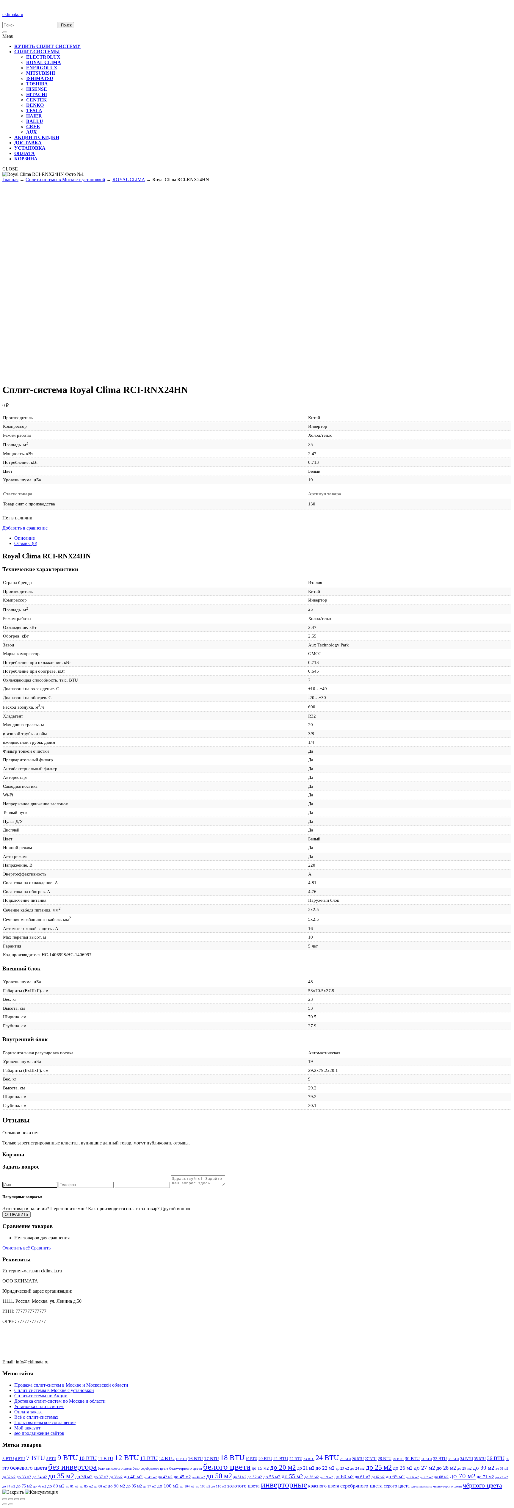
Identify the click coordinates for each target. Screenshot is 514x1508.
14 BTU (167, 1458)
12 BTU (127, 1458)
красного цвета (323, 1485)
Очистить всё (16, 1247)
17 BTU (211, 1458)
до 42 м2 (165, 1477)
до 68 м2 (441, 1477)
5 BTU (8, 1459)
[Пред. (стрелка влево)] (4, 1504)
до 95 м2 (134, 1486)
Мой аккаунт (27, 1427)
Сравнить (41, 1247)
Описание (24, 538)
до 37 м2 (101, 1477)
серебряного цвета (361, 1486)
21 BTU (280, 1458)
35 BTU (480, 1459)
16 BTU (195, 1458)
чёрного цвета (482, 1485)
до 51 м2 (239, 1477)
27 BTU (371, 1459)
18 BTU (232, 1458)
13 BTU (149, 1458)
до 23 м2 (342, 1468)
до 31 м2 (502, 1468)
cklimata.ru (12, 14)
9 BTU (67, 1458)
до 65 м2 (395, 1476)
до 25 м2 (379, 1467)
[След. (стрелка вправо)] (10, 1504)
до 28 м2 (446, 1468)
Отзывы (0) (25, 543)
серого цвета (397, 1486)
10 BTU (88, 1458)
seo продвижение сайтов (39, 1433)
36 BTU (495, 1458)
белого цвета (226, 1466)
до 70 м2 (463, 1476)
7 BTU (35, 1458)
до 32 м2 (8, 1477)
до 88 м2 (100, 1486)
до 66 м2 (412, 1477)
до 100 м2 (168, 1486)
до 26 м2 (403, 1468)
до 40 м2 (133, 1476)
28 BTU (384, 1458)
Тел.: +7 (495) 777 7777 (25, 1341)
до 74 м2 (8, 1486)
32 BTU (440, 1459)
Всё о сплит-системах (36, 1417)
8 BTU (51, 1459)
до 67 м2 (426, 1477)
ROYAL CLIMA (128, 179)
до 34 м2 (39, 1477)
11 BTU (105, 1458)
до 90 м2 (116, 1486)
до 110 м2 (218, 1486)
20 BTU (265, 1459)
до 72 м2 (501, 1477)
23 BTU (308, 1459)
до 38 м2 (116, 1477)
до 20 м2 (283, 1467)
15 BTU (181, 1459)
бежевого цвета (28, 1468)
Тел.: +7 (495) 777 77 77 (26, 1331)
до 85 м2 (86, 1486)
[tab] (263, 538)
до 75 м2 (24, 1486)
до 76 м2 (39, 1486)
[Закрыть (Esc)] (4, 1499)
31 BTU (426, 1459)
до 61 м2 (362, 1477)
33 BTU (453, 1459)
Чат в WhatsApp (18, 1351)
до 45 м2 (182, 1476)
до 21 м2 (305, 1468)
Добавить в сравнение (25, 527)
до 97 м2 (149, 1486)
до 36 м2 (84, 1476)
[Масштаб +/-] (22, 1499)
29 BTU (398, 1459)
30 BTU (412, 1458)
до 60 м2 (344, 1476)
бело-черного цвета (185, 1468)
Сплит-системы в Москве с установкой (65, 179)
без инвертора (72, 1466)
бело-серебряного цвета (150, 1468)
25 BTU (345, 1459)
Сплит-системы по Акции (41, 1395)
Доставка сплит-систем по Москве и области (60, 1401)
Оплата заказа (28, 1411)
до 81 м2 (72, 1486)
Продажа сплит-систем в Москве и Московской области (71, 1385)
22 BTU (295, 1459)
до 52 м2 (254, 1477)
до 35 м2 (61, 1476)
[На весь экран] (16, 1499)
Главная (10, 179)
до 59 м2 (326, 1477)
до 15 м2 (260, 1468)
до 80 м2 (56, 1486)
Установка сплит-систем (39, 1406)
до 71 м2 (485, 1476)
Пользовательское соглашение (45, 1422)
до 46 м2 (198, 1477)
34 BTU (466, 1459)
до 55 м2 (292, 1476)
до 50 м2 (219, 1476)
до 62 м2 (378, 1477)
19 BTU (251, 1459)
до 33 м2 (24, 1477)
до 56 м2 (311, 1477)
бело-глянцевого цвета (114, 1468)
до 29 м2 (464, 1468)
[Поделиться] (10, 1499)
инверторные (284, 1484)
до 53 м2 (271, 1476)
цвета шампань (421, 1486)
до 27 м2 (424, 1468)
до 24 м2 (357, 1468)
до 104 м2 (187, 1486)
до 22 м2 (325, 1468)
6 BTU (20, 1459)
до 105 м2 (203, 1486)
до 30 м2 (483, 1468)
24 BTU (327, 1458)
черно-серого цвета (447, 1486)
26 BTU (358, 1459)
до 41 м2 (150, 1477)
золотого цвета (243, 1486)
